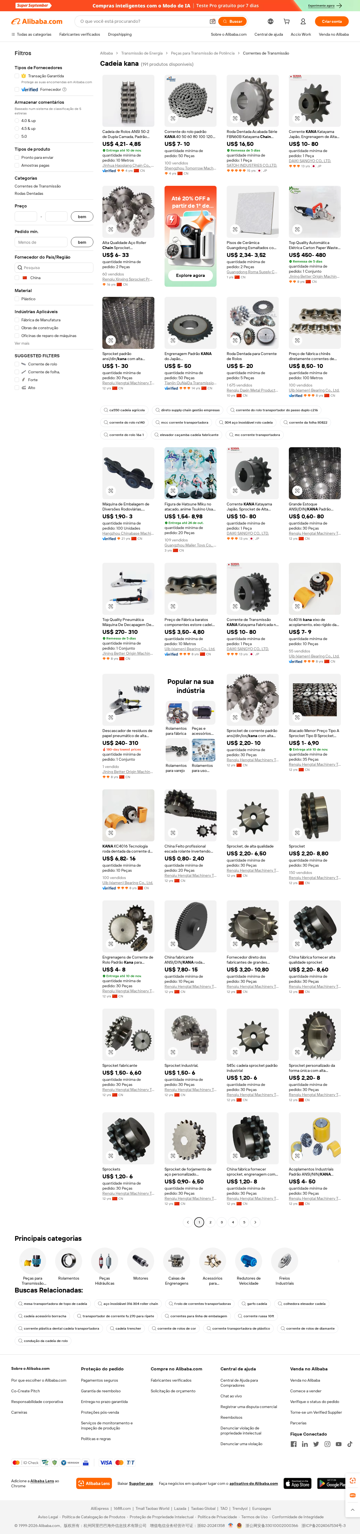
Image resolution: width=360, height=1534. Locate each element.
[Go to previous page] (188, 1222)
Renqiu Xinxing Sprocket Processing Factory (128, 279)
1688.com (122, 1508)
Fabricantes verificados (171, 1380)
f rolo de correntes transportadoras (202, 1304)
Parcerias (298, 1423)
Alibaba (106, 53)
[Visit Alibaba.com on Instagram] (327, 1444)
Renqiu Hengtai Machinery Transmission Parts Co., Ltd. (128, 383)
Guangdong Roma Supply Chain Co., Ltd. (253, 272)
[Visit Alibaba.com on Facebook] (293, 1444)
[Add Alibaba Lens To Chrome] (94, 1483)
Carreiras (19, 1412)
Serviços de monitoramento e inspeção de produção (107, 1425)
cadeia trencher (128, 1328)
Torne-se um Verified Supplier (316, 1412)
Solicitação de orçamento (173, 1391)
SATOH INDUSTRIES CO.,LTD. (252, 165)
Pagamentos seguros (99, 1380)
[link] (352, 1480)
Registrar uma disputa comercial (248, 1406)
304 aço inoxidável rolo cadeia (249, 422)
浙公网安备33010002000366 (272, 1525)
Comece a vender (305, 1391)
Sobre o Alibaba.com (30, 1368)
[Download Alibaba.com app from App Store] (297, 1483)
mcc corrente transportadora (184, 422)
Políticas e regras (96, 1438)
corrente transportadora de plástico (241, 1328)
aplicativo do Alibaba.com (254, 1483)
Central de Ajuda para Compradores (239, 1383)
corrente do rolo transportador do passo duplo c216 (277, 410)
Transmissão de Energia (142, 53)
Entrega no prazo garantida (104, 1401)
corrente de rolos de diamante (310, 1328)
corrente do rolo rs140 (127, 422)
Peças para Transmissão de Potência (203, 53)
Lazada (180, 1508)
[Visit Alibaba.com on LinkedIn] (305, 1444)
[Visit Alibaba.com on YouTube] (338, 1444)
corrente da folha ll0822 (308, 422)
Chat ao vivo (231, 1396)
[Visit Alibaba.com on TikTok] (349, 1444)
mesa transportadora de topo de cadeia (55, 1304)
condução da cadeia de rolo (46, 1341)
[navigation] (54, 638)
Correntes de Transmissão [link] (266, 53)
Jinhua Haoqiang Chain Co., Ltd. (128, 165)
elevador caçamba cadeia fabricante (189, 435)
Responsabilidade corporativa (37, 1401)
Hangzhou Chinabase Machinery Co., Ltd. (128, 533)
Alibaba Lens (42, 1481)
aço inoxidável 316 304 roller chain (131, 1304)
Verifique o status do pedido (314, 1401)
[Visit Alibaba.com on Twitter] (316, 1444)
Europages (261, 1508)
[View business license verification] (230, 1525)
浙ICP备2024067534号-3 (324, 1525)
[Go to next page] (255, 1222)
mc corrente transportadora (257, 435)
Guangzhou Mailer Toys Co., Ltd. (191, 545)
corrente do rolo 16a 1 (126, 435)
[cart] (288, 22)
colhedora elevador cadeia (305, 1304)
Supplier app (141, 1483)
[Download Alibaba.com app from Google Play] (333, 1483)
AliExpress (100, 1508)
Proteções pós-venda (100, 1412)
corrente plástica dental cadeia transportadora (61, 1328)
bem (82, 216)
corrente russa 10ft (259, 1316)
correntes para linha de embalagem (198, 1316)
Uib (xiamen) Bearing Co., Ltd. (314, 390)
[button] (212, 21)
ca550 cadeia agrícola (127, 410)
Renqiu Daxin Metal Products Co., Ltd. (253, 390)
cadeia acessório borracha (45, 1316)
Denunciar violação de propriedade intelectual (240, 1430)
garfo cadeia (257, 1304)
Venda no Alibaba (305, 1380)
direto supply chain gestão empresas (190, 410)
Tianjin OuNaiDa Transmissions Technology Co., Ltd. (191, 383)
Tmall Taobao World (152, 1508)
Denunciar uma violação (241, 1444)
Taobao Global (203, 1508)
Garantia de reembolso (101, 1391)
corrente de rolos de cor (177, 1328)
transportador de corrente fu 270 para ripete (118, 1316)
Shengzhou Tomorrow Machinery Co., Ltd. (191, 168)
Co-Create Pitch (25, 1391)
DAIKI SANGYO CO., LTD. (310, 161)
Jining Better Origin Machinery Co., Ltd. (315, 276)
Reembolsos (231, 1417)
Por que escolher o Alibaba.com (38, 1380)
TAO (224, 1508)
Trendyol (240, 1508)
